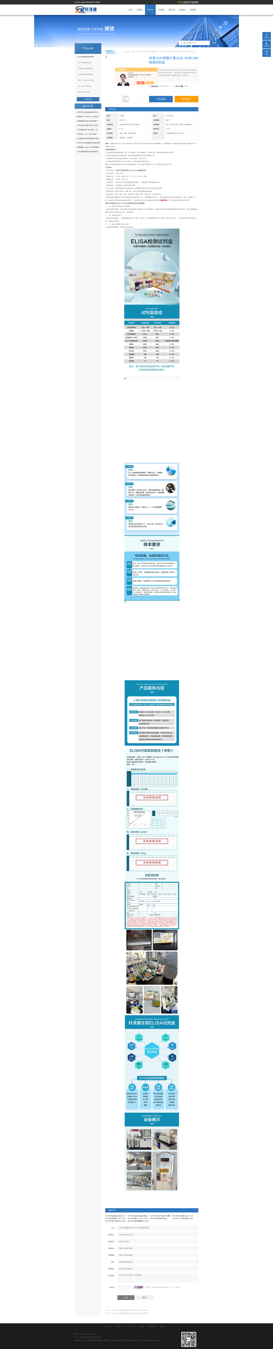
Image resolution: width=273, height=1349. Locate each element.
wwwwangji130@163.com (88, 1334)
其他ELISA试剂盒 (84, 92)
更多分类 (88, 99)
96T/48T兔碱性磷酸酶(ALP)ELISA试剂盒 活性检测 (144, 1221)
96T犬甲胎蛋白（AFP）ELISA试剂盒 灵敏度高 (143, 1218)
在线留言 (182, 10)
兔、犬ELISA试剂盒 (84, 86)
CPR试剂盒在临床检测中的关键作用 (88, 112)
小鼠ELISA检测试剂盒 (85, 74)
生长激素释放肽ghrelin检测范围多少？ (88, 151)
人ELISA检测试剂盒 (84, 62)
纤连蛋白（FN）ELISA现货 (86, 134)
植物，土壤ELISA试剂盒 (86, 80)
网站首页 (108, 1326)
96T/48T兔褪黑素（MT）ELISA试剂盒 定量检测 (121, 1218)
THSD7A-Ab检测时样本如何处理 (88, 143)
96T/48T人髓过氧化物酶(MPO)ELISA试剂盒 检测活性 (130, 1313)
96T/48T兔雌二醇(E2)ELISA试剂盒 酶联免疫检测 (121, 1221)
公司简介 (139, 10)
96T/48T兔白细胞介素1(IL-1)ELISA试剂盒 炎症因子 (190, 1216)
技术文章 (171, 10)
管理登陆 (131, 1340)
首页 (130, 10)
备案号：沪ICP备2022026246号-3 (115, 1340)
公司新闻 (161, 10)
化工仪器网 (146, 1340)
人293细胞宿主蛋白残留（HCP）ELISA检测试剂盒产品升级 (88, 130)
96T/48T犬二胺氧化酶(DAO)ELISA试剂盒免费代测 (189, 1218)
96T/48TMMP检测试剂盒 (158, 1218)
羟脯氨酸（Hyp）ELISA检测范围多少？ (88, 147)
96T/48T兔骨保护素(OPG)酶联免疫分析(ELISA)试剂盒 (168, 1216)
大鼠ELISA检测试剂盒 (85, 68)
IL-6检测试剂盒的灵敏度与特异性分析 (88, 138)
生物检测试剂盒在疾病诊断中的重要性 (88, 121)
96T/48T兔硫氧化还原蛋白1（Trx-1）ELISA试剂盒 (122, 1216)
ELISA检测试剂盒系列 (86, 57)
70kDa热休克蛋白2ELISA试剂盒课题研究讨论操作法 (88, 125)
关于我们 (119, 1326)
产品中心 (150, 10)
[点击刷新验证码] (138, 1287)
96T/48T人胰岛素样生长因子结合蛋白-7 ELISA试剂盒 (130, 1310)
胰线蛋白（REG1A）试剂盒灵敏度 (88, 116)
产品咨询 (161, 99)
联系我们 (193, 10)
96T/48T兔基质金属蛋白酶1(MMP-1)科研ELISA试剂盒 (146, 1216)
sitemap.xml (154, 1340)
